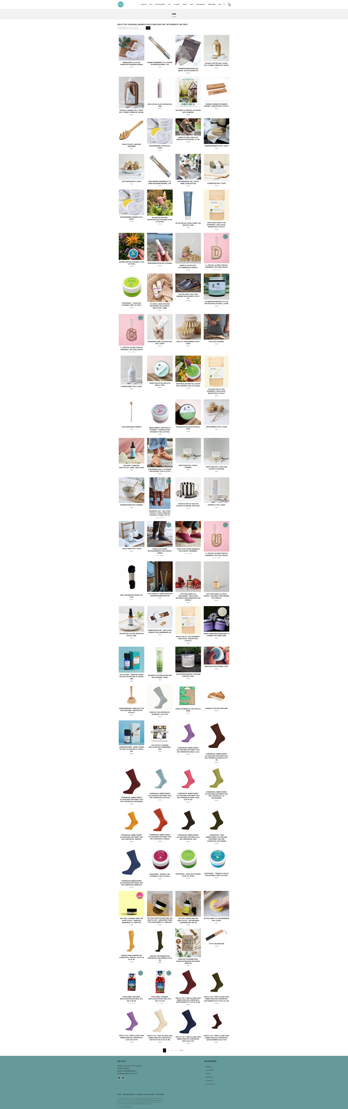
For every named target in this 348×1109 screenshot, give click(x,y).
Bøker (185, 4)
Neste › (182, 1050)
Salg (150, 4)
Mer (220, 4)
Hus (169, 4)
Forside (209, 1067)
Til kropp (177, 4)
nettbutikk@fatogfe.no (129, 1071)
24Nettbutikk (127, 1107)
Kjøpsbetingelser (129, 1094)
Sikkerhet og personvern (145, 1094)
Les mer (128, 1103)
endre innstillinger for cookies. (142, 1103)
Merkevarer (211, 4)
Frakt (119, 1094)
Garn (191, 4)
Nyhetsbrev (160, 1094)
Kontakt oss (210, 1084)
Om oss (208, 1074)
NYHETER (143, 4)
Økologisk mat (160, 4)
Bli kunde (209, 1070)
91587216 (126, 1068)
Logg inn (209, 1080)
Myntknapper (200, 4)
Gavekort (209, 1077)
